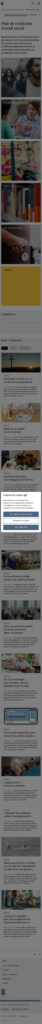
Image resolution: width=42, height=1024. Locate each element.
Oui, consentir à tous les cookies (21, 514)
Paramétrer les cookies (21, 521)
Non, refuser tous (21, 527)
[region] (21, 512)
